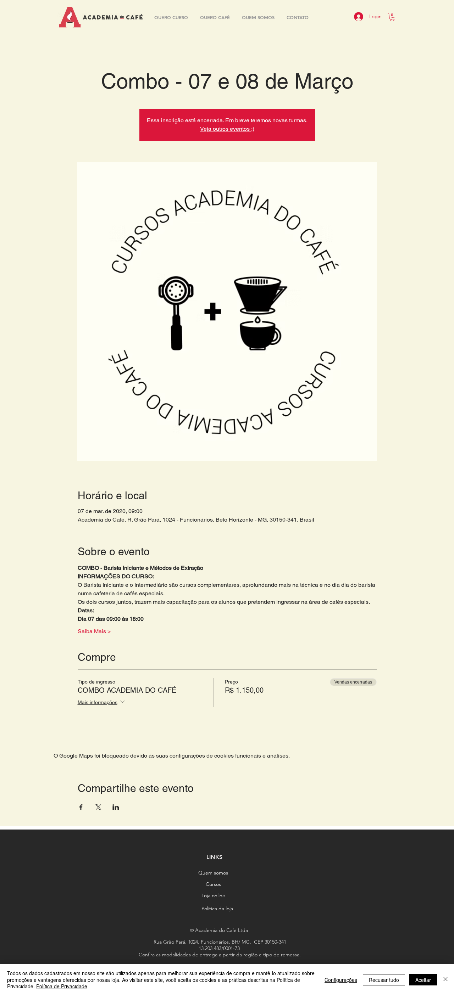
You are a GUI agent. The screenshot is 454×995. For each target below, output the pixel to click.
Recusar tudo (384, 979)
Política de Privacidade (61, 986)
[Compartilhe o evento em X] (98, 807)
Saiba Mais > (94, 631)
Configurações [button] (341, 979)
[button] (392, 17)
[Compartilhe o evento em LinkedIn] (115, 807)
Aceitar (423, 979)
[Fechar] (445, 979)
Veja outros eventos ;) (227, 128)
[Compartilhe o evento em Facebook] (81, 807)
